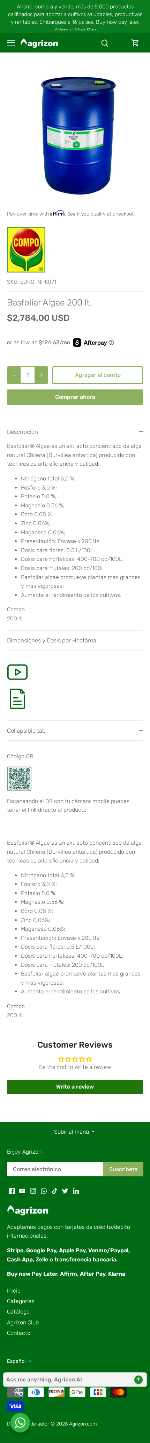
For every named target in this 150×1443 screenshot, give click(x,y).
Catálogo (18, 1311)
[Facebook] (12, 1191)
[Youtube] (22, 1191)
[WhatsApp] (44, 1191)
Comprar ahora (75, 397)
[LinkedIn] (76, 1191)
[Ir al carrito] (135, 42)
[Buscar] (104, 42)
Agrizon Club (23, 1322)
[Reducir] (14, 375)
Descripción (22, 431)
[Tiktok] (55, 1191)
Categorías (21, 1301)
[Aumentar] (41, 375)
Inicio (14, 1290)
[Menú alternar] (11, 42)
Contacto (18, 1333)
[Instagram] (33, 1191)
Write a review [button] (75, 1086)
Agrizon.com (83, 1424)
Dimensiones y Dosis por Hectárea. (52, 640)
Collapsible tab (26, 730)
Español (16, 1361)
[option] (75, 134)
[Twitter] (65, 1191)
